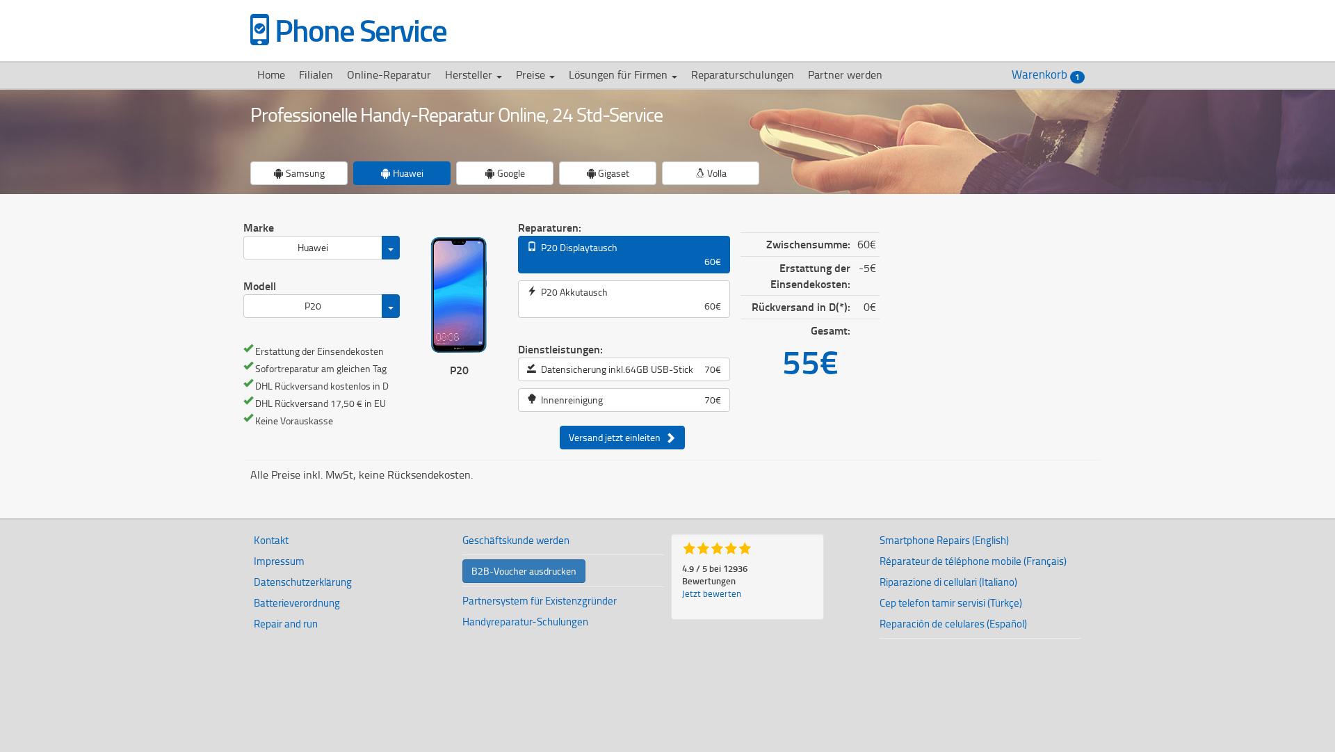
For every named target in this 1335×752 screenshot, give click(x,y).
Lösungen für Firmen (619, 74)
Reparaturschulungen (742, 74)
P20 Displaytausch (629, 254)
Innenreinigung (629, 399)
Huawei (407, 172)
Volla (716, 172)
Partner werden (845, 74)
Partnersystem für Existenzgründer (539, 600)
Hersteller (470, 74)
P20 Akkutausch (629, 298)
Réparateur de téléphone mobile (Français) (973, 561)
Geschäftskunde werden (515, 540)
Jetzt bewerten (711, 593)
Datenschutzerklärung (303, 582)
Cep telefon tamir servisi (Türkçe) (951, 602)
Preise (532, 74)
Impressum (279, 561)
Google (510, 172)
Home (271, 74)
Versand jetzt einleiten (617, 437)
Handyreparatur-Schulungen (525, 621)
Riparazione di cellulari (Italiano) (948, 582)
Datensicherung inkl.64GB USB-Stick (629, 369)
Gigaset (612, 172)
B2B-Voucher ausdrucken (523, 570)
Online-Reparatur (389, 74)
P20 (313, 305)
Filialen (316, 74)
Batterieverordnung (297, 602)
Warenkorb (1046, 74)
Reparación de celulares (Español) (953, 623)
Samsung (304, 172)
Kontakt (271, 540)
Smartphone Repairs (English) (944, 540)
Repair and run (286, 623)
